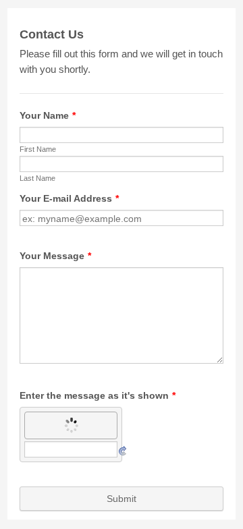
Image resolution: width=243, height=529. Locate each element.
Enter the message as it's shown (98, 395)
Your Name (48, 115)
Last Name (37, 178)
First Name (38, 149)
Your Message (55, 255)
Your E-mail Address (69, 198)
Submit (121, 498)
